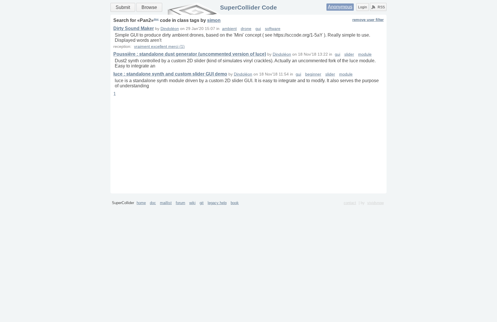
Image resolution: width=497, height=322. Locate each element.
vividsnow (375, 203)
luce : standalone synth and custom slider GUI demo (170, 73)
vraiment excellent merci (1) (159, 46)
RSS (381, 7)
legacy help (217, 203)
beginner (313, 74)
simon (214, 20)
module (365, 54)
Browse (149, 7)
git (202, 203)
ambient (229, 29)
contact (350, 203)
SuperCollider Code (248, 7)
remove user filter (368, 20)
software (272, 29)
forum (180, 203)
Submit (123, 7)
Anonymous (340, 6)
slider (349, 54)
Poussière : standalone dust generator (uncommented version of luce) (189, 54)
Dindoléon (169, 29)
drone (246, 29)
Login (362, 7)
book (235, 203)
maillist (166, 203)
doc (156, 19)
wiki (192, 203)
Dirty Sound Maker (133, 28)
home (141, 203)
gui (258, 29)
